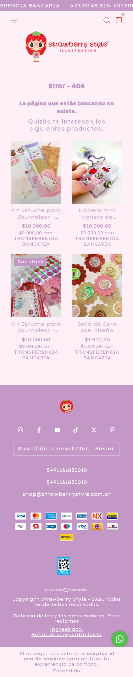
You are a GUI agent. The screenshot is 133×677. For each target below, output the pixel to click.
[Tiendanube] (66, 590)
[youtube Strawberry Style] (57, 430)
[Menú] (15, 20)
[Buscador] (107, 20)
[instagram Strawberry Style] (20, 430)
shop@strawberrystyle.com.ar (66, 494)
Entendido (66, 670)
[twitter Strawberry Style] (94, 430)
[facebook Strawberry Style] (39, 430)
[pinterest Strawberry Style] (112, 430)
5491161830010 (66, 470)
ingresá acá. (66, 629)
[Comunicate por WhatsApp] (120, 639)
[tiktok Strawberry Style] (76, 430)
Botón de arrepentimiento (66, 634)
